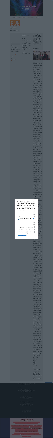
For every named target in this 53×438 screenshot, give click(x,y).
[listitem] (26, 210)
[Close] (37, 200)
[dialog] (26, 219)
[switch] (34, 214)
